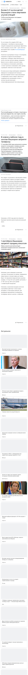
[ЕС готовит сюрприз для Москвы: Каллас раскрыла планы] (14, 491)
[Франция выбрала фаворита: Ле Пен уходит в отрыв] (14, 512)
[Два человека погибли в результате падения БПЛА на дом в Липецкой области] (14, 617)
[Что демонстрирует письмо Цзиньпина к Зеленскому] (14, 637)
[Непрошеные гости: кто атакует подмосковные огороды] (14, 575)
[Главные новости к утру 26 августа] (14, 407)
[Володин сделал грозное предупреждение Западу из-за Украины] (14, 554)
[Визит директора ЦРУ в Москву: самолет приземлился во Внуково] (14, 533)
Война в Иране (14, 4)
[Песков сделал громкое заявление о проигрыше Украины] (14, 365)
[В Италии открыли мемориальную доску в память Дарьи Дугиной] (14, 658)
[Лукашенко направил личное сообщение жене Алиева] (14, 428)
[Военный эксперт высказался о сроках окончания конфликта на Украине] (14, 344)
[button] (14, 30)
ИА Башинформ (12, 134)
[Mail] (4, 1)
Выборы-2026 (5, 4)
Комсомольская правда (14, 7)
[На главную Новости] (8, 1)
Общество (23, 7)
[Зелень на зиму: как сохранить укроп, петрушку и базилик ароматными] (14, 470)
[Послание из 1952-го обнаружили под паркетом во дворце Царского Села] (14, 449)
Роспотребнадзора (20, 49)
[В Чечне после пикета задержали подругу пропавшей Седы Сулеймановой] (14, 386)
